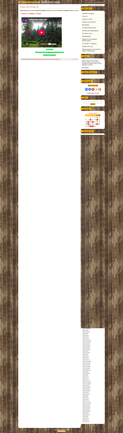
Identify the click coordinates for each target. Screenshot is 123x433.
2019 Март (86, 271)
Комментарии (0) (56, 59)
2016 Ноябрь (86, 227)
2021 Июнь (86, 314)
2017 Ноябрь (86, 245)
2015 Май (85, 199)
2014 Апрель (86, 178)
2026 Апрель (86, 414)
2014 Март (86, 177)
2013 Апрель (86, 159)
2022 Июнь (86, 335)
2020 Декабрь (87, 304)
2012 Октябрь (87, 149)
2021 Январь (86, 306)
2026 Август (86, 421)
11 (97, 119)
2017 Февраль (87, 232)
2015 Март (86, 196)
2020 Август (86, 299)
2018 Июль (86, 259)
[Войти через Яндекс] (93, 89)
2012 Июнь (86, 144)
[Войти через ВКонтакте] (86, 89)
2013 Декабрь (87, 171)
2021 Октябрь (87, 321)
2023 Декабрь (87, 366)
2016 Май (85, 218)
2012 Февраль (87, 137)
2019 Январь (86, 268)
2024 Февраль (87, 370)
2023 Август (86, 359)
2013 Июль (86, 165)
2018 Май (85, 256)
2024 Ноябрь (86, 385)
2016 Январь (86, 211)
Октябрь (32, 7)
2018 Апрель (86, 254)
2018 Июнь (86, 258)
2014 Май (85, 180)
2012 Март (86, 139)
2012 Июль (86, 146)
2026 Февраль (87, 411)
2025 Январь (86, 388)
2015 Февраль (87, 194)
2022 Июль (86, 337)
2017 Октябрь (87, 244)
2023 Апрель (86, 352)
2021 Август (86, 318)
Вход (36, 2)
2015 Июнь (86, 201)
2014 (27, 7)
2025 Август (86, 401)
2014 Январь (86, 173)
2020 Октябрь (87, 301)
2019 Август (86, 280)
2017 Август (86, 242)
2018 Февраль (87, 251)
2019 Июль (86, 278)
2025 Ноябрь (86, 406)
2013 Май (85, 161)
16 (93, 122)
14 (88, 122)
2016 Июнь (86, 220)
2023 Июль (86, 357)
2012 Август (86, 147)
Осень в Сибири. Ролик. (31, 14)
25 (97, 124)
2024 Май (85, 375)
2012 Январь (86, 135)
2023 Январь (86, 347)
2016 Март (86, 214)
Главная (21, 2)
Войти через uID (93, 85)
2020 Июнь (86, 295)
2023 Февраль (87, 349)
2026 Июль (86, 419)
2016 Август (86, 223)
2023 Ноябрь (86, 364)
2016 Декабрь (87, 228)
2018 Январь (86, 249)
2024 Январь (86, 368)
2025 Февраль (87, 390)
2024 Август (86, 380)
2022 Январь (86, 326)
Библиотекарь (38, 59)
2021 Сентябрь (87, 320)
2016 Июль (86, 221)
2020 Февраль (87, 289)
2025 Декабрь (87, 407)
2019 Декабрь (87, 285)
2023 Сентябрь (87, 361)
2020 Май (85, 294)
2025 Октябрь (87, 404)
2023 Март (86, 351)
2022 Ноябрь (86, 344)
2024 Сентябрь (87, 382)
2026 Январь (86, 409)
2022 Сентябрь (87, 340)
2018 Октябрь (87, 263)
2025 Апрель (86, 394)
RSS (102, 5)
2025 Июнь (86, 397)
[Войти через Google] (96, 89)
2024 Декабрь (87, 387)
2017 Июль (86, 240)
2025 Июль (86, 399)
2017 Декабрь (87, 247)
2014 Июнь (86, 182)
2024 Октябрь (87, 383)
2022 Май (85, 333)
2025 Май (85, 395)
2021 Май (85, 313)
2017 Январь (86, 230)
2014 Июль (86, 183)
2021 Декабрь (87, 325)
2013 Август (86, 166)
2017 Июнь (86, 239)
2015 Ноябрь (86, 208)
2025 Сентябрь (87, 402)
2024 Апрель (86, 373)
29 (90, 126)
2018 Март (86, 252)
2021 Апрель (86, 311)
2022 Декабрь (87, 345)
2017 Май (85, 237)
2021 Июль (86, 316)
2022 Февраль (87, 328)
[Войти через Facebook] (89, 89)
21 (88, 124)
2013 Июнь (86, 163)
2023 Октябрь (87, 363)
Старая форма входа (93, 93)
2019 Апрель (86, 273)
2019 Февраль (87, 270)
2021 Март (86, 309)
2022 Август (86, 339)
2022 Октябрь (87, 342)
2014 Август (86, 185)
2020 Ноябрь (86, 302)
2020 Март (86, 290)
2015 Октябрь (87, 206)
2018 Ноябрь (86, 264)
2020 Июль (86, 297)
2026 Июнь (86, 418)
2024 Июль (86, 378)
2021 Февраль (87, 308)
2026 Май (85, 416)
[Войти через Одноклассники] (99, 89)
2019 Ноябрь (86, 283)
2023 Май (85, 354)
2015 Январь (86, 192)
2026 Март (86, 413)
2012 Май (85, 142)
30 (93, 126)
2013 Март (86, 158)
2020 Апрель (86, 292)
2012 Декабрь (87, 152)
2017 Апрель (86, 235)
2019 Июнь (86, 277)
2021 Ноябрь (86, 323)
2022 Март (86, 330)
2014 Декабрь (87, 190)
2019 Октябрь (87, 282)
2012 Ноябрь (86, 151)
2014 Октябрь (87, 187)
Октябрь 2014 (93, 113)
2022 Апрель (86, 332)
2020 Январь (86, 287)
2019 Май (85, 275)
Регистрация (29, 2)
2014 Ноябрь (86, 189)
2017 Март (86, 233)
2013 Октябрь (87, 168)
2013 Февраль (87, 156)
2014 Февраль (87, 175)
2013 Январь (86, 154)
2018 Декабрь (87, 266)
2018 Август (86, 261)
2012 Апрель (86, 140)
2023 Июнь (86, 356)
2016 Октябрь (87, 225)
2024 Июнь (86, 376)
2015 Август (86, 204)
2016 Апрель (86, 216)
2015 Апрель (86, 197)
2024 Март (86, 371)
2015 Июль (86, 202)
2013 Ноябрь (86, 170)
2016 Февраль (87, 213)
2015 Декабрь (87, 209)
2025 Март (86, 392)
